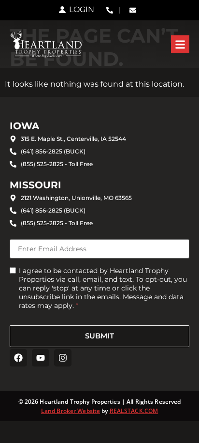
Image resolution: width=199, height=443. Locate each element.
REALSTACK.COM (134, 411)
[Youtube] (40, 358)
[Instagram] (62, 358)
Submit (99, 335)
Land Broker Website (70, 411)
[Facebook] (18, 358)
